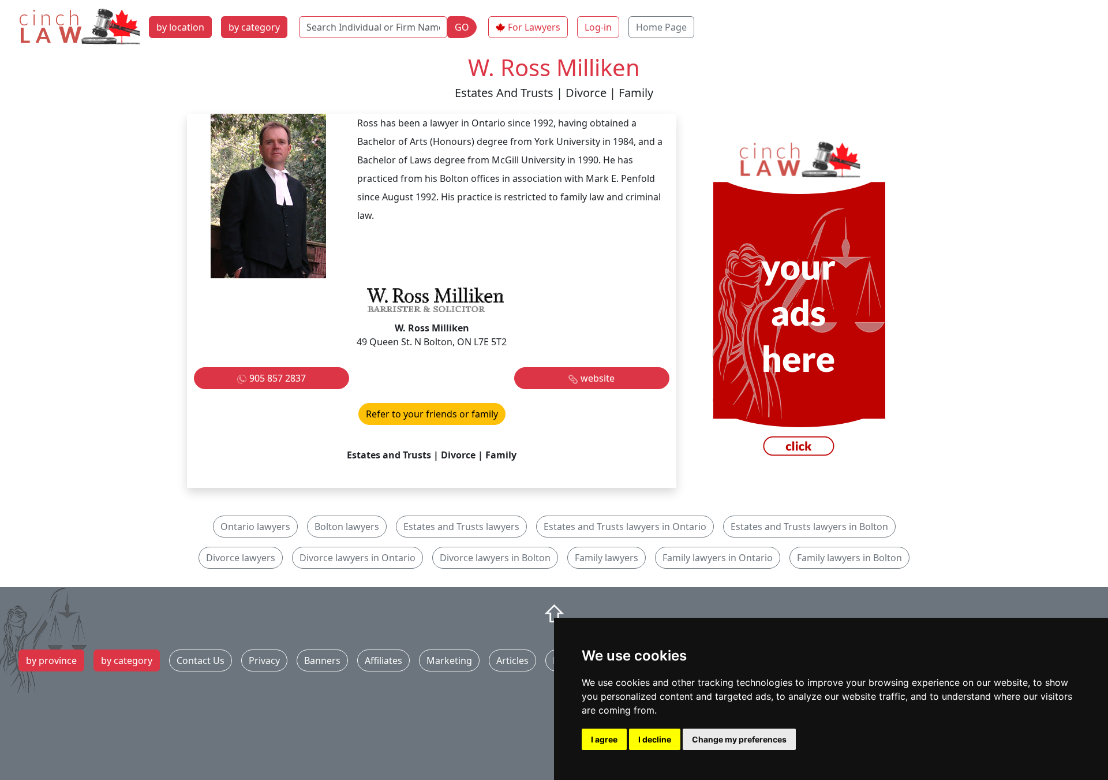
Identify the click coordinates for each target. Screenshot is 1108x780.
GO (462, 27)
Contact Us (200, 660)
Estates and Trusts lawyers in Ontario (625, 526)
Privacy (264, 660)
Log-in (598, 27)
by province (51, 660)
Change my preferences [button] (739, 739)
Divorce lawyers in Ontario (357, 557)
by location (180, 27)
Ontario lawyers (255, 526)
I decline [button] (654, 739)
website (598, 378)
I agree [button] (604, 739)
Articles (512, 660)
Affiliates (383, 660)
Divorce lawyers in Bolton (495, 557)
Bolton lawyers (347, 526)
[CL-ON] (798, 299)
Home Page (661, 27)
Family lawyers (606, 557)
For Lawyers (534, 27)
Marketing (449, 660)
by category (254, 27)
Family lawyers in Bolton (849, 557)
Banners (322, 660)
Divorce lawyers (240, 557)
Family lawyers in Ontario (717, 557)
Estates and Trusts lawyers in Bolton (809, 526)
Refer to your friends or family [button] (432, 414)
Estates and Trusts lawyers (461, 526)
